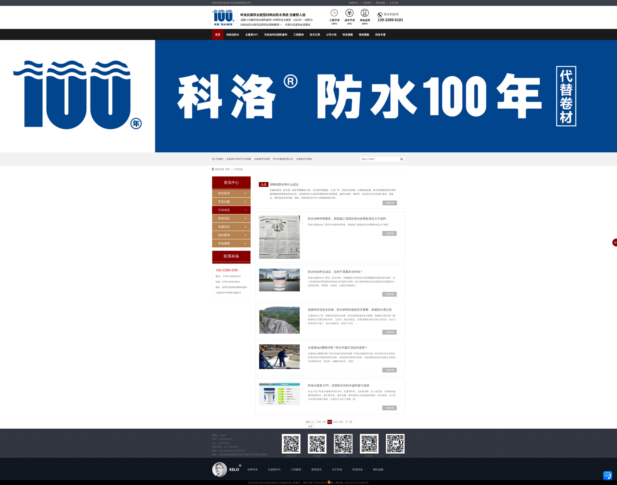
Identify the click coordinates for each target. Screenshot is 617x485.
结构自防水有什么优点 (284, 184)
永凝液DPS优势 (262, 158)
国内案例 (224, 235)
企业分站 (393, 3)
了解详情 (389, 233)
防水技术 (224, 193)
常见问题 (224, 201)
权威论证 (224, 226)
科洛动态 (224, 218)
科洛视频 (348, 34)
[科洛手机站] (395, 444)
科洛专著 (380, 34)
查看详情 (389, 202)
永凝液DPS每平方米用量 (238, 158)
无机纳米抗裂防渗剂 (275, 34)
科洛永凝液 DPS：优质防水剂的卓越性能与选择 (338, 385)
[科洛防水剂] (308, 151)
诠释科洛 (252, 469)
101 (324, 421)
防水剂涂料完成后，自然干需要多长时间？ (335, 271)
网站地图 (380, 3)
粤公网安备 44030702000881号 (350, 482)
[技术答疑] (369, 444)
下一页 (348, 421)
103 (335, 421)
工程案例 (298, 34)
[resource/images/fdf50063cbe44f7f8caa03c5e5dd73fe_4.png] (317, 444)
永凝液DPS (251, 34)
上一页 (313, 422)
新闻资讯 (316, 469)
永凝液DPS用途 (304, 158)
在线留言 (367, 3)
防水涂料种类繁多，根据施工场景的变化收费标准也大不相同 (347, 218)
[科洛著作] (343, 444)
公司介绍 (331, 34)
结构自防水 (232, 34)
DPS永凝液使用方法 (283, 158)
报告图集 (364, 34)
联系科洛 (358, 469)
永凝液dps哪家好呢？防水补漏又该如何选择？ (338, 347)
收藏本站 (353, 3)
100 (319, 421)
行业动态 (238, 169)
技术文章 (315, 34)
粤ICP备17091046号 (315, 482)
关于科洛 (337, 469)
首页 (217, 34)
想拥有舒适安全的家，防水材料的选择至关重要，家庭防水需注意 (350, 309)
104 (341, 421)
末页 (310, 426)
